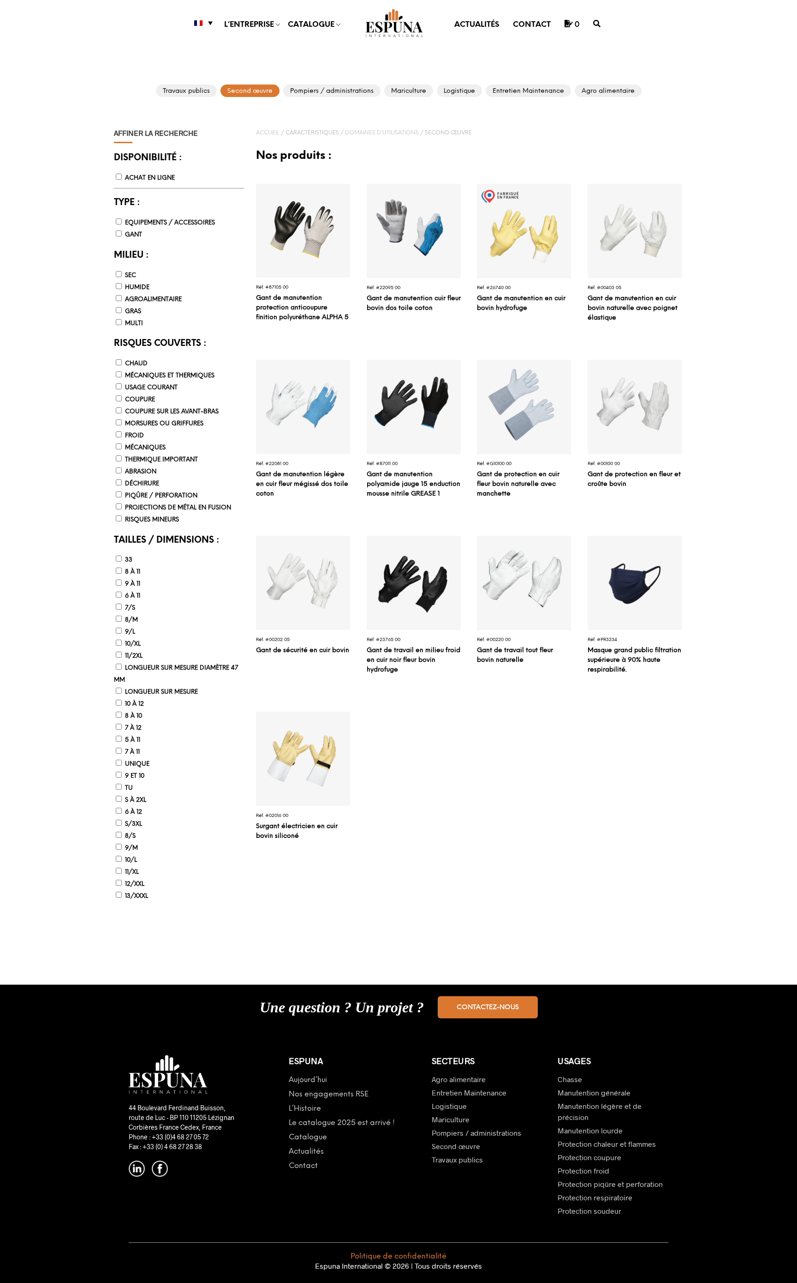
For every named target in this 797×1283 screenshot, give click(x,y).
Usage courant (151, 388)
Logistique (449, 1105)
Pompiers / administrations (476, 1132)
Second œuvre (456, 1146)
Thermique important (161, 460)
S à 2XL (135, 800)
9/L (130, 632)
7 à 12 (133, 728)
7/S (130, 608)
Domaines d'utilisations (382, 133)
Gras (133, 312)
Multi (134, 324)
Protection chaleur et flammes (607, 1143)
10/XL (133, 644)
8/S (130, 836)
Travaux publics (457, 1159)
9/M (131, 848)
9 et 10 (134, 776)
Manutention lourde (590, 1130)
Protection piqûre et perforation (610, 1184)
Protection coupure (589, 1157)
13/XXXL (136, 896)
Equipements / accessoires (170, 223)
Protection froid (583, 1170)
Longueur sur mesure (161, 692)
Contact (532, 25)
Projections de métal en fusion (178, 508)
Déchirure (142, 484)
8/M (131, 620)
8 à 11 (132, 572)
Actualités (476, 25)
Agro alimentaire (459, 1079)
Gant (133, 235)
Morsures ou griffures (164, 424)
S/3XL (133, 824)
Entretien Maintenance (469, 1092)
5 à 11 (132, 740)
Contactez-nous (488, 1007)
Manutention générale (594, 1092)
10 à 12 (134, 704)
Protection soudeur (589, 1210)
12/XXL (134, 884)
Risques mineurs (152, 520)
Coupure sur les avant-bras (172, 412)
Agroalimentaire (153, 300)
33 (128, 560)
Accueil (268, 133)
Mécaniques (145, 448)
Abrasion (140, 472)
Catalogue (311, 25)
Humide (137, 287)
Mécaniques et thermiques (169, 376)
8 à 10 (133, 716)
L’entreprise (249, 25)
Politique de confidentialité (398, 1256)
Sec (130, 275)
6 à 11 (132, 596)
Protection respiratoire (595, 1197)
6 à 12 (133, 812)
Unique (137, 764)
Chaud (136, 364)
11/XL (132, 872)
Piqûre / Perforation (161, 496)
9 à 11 (132, 584)
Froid (134, 436)
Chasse (570, 1079)
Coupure (140, 400)
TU (129, 788)
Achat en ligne (150, 178)
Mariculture (451, 1119)
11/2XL (134, 656)
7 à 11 (132, 752)
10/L (131, 860)
